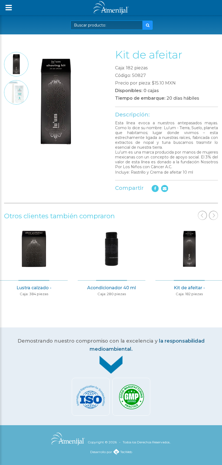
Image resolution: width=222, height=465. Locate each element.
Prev (202, 215)
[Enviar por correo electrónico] (164, 188)
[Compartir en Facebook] (155, 188)
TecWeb (126, 452)
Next (213, 215)
